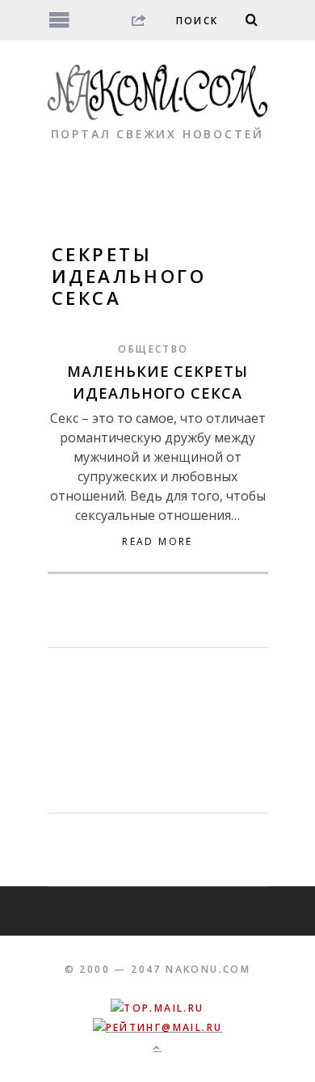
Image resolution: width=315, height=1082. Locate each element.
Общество (153, 349)
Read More (157, 542)
